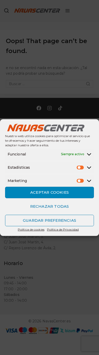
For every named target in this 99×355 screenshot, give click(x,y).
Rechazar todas (49, 206)
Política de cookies (31, 229)
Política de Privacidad (63, 229)
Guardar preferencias (49, 220)
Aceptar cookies (49, 192)
